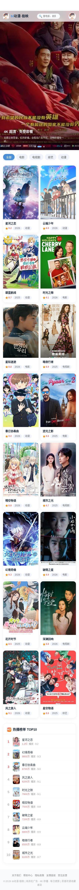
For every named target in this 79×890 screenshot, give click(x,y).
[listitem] (21, 199)
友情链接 (51, 875)
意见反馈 (62, 875)
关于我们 (16, 875)
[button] (72, 16)
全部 (9, 157)
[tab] (35, 146)
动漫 (63, 157)
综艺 (50, 157)
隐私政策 (39, 875)
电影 (22, 157)
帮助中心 (28, 875)
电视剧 (36, 157)
